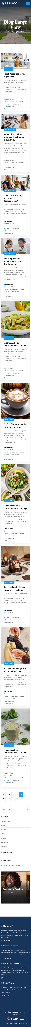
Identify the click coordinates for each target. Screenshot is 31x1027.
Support (26, 1023)
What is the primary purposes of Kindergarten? (13, 198)
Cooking (9, 338)
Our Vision (7, 978)
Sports (18, 865)
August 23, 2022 (9, 99)
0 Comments (9, 109)
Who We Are (7, 941)
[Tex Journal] (9, 3)
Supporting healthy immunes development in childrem (14, 137)
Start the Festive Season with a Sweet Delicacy (15, 588)
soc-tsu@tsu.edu (6, 999)
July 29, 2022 (9, 368)
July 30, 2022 (9, 286)
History (4, 847)
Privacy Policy (7, 1023)
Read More (9, 97)
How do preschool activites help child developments (12, 261)
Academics (6, 821)
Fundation (10, 129)
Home (9, 32)
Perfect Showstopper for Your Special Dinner (15, 425)
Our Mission (8, 958)
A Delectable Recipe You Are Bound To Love (15, 670)
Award (8, 69)
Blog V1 (4, 834)
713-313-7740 (5, 996)
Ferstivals (12, 865)
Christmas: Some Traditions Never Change (15, 344)
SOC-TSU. (18, 1012)
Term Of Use (18, 1023)
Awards (4, 830)
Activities (4, 865)
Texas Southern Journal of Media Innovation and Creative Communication (14, 104)
